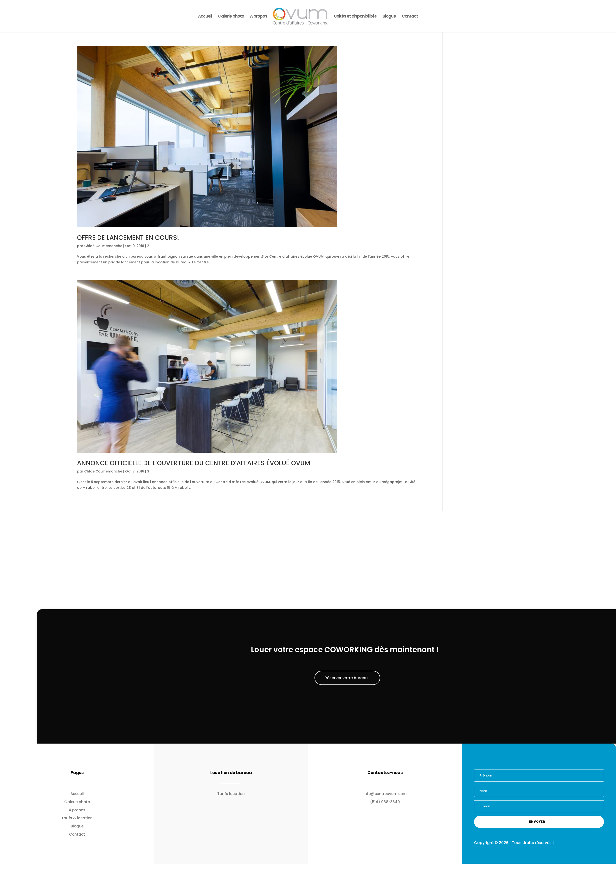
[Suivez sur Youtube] (543, 764)
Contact (410, 16)
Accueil (205, 16)
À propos (258, 16)
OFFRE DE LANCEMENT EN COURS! (128, 237)
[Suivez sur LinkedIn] (552, 764)
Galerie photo (231, 16)
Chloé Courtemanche (103, 245)
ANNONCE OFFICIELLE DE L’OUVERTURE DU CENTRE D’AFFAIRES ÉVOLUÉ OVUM (193, 463)
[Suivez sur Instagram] (534, 764)
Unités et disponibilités (355, 16)
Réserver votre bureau (346, 678)
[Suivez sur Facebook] (525, 764)
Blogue (389, 16)
